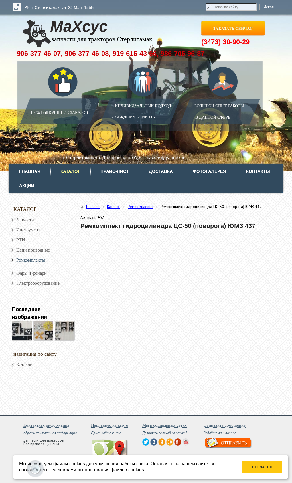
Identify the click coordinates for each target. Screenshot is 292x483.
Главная (93, 206)
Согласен (262, 467)
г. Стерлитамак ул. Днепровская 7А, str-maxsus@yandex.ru (124, 157)
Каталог (113, 206)
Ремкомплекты (140, 206)
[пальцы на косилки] (65, 331)
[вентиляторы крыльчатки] (43, 331)
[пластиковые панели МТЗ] (22, 331)
